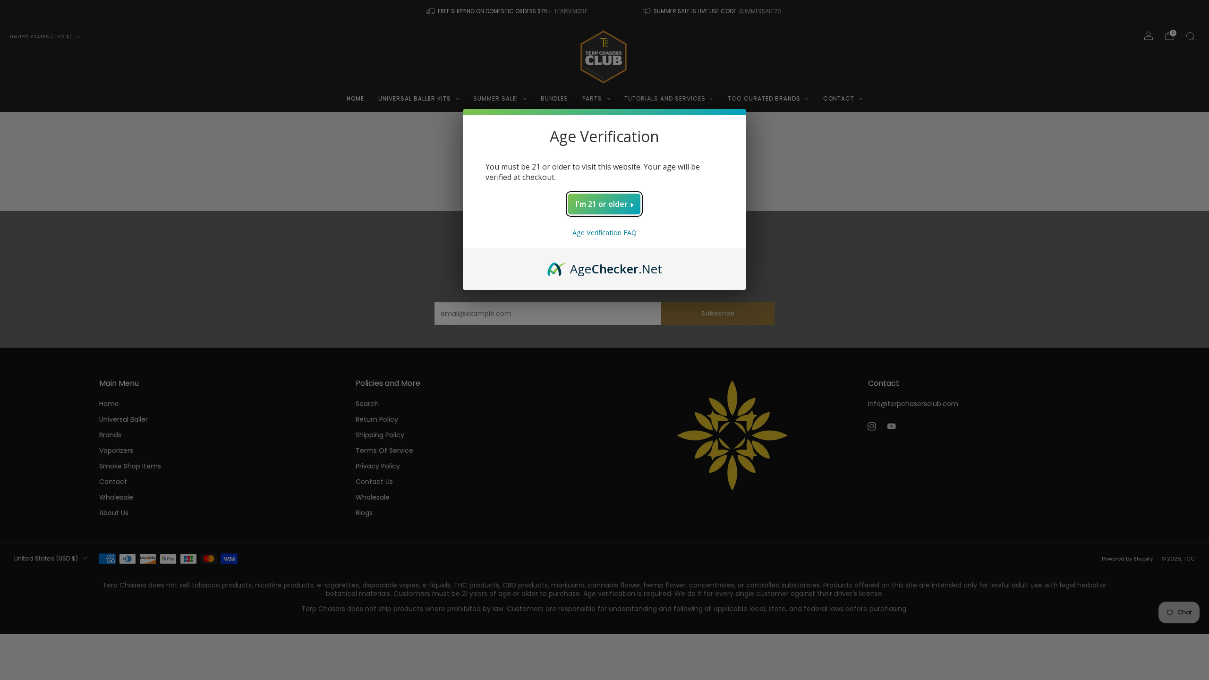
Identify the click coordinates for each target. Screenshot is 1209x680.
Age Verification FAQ (604, 232)
